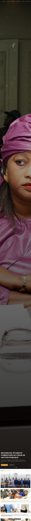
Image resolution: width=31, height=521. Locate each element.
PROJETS (23, 1)
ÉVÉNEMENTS (13, 1)
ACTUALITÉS (8, 1)
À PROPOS (3, 1)
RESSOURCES (18, 1)
